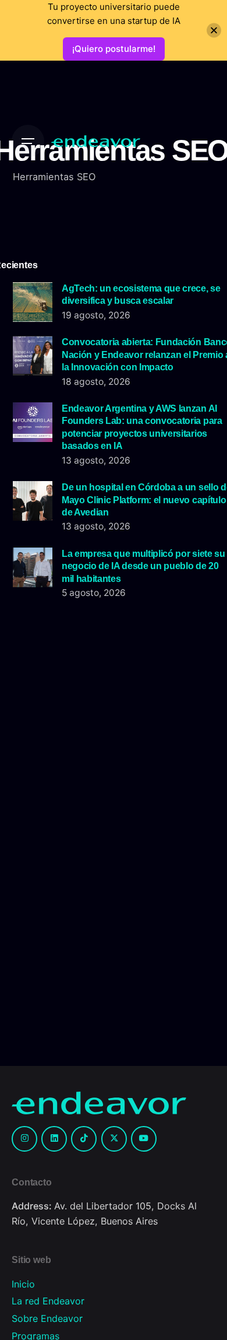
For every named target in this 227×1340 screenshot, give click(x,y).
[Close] (214, 30)
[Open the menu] (28, 141)
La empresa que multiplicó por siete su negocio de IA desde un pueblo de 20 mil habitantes (143, 566)
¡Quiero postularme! (113, 48)
